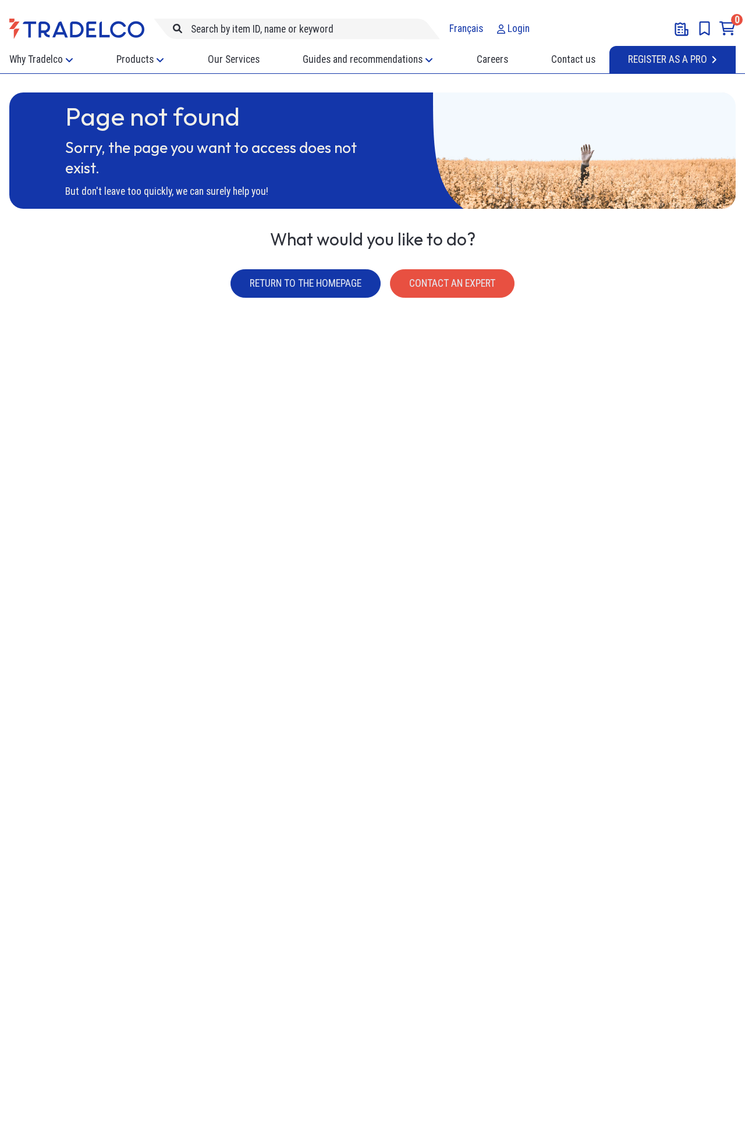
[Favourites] (704, 28)
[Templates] (681, 29)
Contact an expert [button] (452, 283)
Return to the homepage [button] (305, 283)
